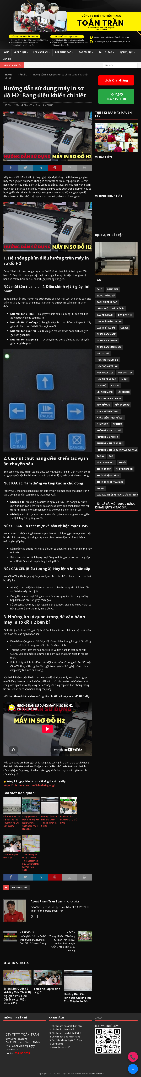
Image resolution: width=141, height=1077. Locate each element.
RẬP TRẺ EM (85, 52)
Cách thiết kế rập (107, 302)
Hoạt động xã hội (107, 366)
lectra (115, 385)
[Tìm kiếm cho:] (120, 65)
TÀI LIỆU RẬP (105, 52)
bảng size (112, 289)
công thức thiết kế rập (110, 308)
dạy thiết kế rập (106, 327)
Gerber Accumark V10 (109, 347)
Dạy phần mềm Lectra (109, 321)
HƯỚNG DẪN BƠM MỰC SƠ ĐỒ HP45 (68, 819)
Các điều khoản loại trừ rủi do (67, 1040)
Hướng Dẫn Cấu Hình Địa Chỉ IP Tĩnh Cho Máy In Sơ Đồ (49, 821)
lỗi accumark (105, 392)
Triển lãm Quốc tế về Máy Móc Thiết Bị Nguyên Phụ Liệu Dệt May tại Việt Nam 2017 (30, 862)
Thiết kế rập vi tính (108, 475)
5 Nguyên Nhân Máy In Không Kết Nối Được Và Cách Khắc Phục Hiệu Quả (30, 822)
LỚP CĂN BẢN (40, 52)
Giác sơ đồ (103, 353)
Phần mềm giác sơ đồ (109, 430)
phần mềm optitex (107, 436)
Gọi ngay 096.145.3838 (116, 96)
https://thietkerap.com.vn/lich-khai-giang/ (29, 785)
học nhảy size (105, 372)
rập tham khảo (105, 462)
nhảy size (102, 424)
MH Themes (98, 1073)
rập (111, 456)
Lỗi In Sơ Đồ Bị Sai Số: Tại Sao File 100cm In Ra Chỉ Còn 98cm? (11, 821)
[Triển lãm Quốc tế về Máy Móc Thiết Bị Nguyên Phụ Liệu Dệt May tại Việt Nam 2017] (17, 977)
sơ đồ (122, 462)
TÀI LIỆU (51, 105)
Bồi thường (57, 1043)
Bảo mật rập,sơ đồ (61, 1047)
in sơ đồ (101, 385)
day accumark (105, 315)
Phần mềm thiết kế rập (110, 443)
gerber (124, 327)
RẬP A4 (100, 456)
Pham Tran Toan (32, 105)
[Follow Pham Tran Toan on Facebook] (36, 916)
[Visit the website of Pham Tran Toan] (32, 916)
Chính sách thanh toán (63, 1029)
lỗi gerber (123, 392)
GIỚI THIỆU (20, 52)
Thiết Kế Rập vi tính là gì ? (10, 856)
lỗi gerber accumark (109, 398)
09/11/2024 (13, 105)
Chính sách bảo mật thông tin (67, 1025)
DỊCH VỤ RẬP (126, 52)
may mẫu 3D (103, 404)
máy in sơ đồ (19, 887)
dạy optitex (125, 315)
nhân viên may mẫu (108, 411)
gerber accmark (106, 334)
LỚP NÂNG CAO (63, 52)
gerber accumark (107, 340)
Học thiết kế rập (106, 379)
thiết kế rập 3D (124, 469)
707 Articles (73, 901)
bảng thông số (106, 295)
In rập (124, 379)
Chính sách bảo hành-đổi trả (66, 1033)
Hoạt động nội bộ (107, 359)
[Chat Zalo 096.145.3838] (133, 1069)
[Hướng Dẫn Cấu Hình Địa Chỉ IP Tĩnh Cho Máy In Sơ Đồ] (78, 980)
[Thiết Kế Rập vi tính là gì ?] (48, 977)
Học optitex (125, 372)
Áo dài (100, 488)
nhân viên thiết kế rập (110, 417)
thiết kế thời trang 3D (110, 481)
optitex (117, 424)
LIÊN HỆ (7, 58)
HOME (6, 52)
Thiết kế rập (104, 469)
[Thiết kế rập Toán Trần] (70, 46)
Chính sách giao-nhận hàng (66, 1036)
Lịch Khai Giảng (116, 80)
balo (99, 289)
